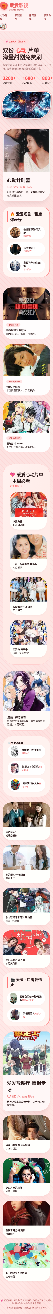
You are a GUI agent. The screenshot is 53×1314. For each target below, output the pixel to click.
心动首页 (3, 17)
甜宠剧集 (32, 17)
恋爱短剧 (18, 17)
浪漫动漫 (47, 17)
